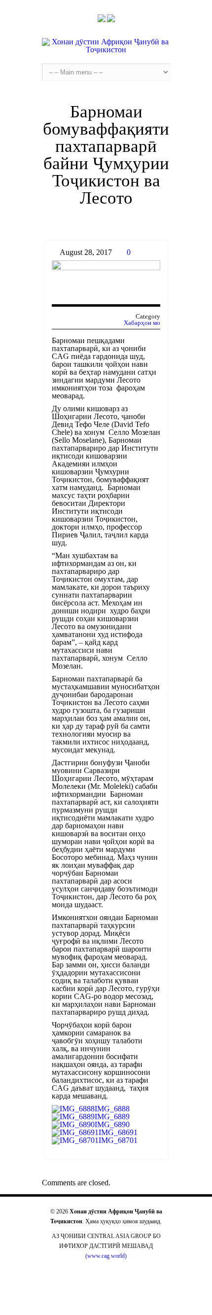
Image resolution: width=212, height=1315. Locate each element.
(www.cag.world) (106, 1255)
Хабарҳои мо (142, 322)
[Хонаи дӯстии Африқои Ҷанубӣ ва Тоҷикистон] (106, 46)
